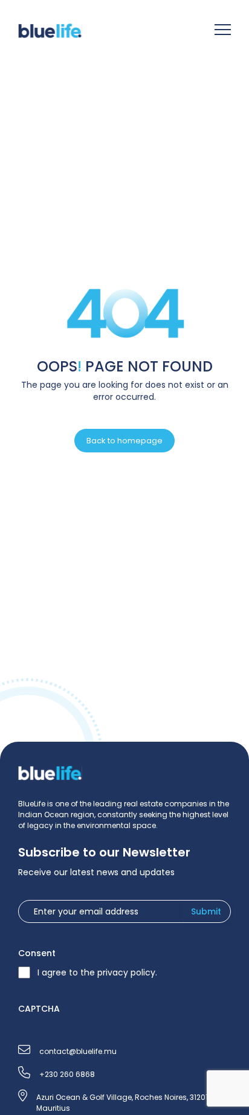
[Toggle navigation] (223, 31)
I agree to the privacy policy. (97, 972)
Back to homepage (124, 440)
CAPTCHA (39, 1009)
